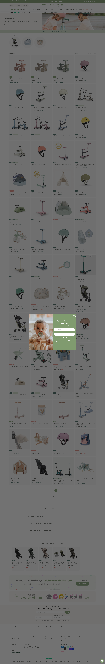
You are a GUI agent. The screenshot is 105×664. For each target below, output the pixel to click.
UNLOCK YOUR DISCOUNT (64, 334)
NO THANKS (64, 337)
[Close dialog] (75, 316)
